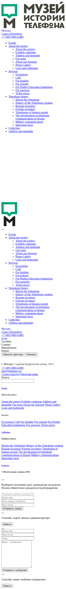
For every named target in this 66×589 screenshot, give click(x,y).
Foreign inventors (25, 109)
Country (6, 344)
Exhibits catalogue (25, 52)
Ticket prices (22, 93)
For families (22, 80)
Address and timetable (27, 55)
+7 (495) (12, 36)
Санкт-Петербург (11, 33)
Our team (20, 58)
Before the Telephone (27, 99)
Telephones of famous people (31, 112)
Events (12, 42)
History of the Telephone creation (34, 102)
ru (2, 338)
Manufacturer (8, 347)
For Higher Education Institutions (34, 87)
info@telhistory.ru (11, 371)
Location (6, 341)
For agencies (22, 90)
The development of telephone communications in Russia (32, 117)
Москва (6, 30)
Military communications (29, 121)
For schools (21, 83)
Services (13, 71)
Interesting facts (24, 124)
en (5, 338)
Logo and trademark (26, 68)
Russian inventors (25, 106)
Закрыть (7, 524)
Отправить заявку (12, 508)
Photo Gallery (23, 64)
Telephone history (18, 96)
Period (5, 350)
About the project (18, 46)
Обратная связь (29, 374)
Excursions (21, 74)
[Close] (2, 229)
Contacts (5, 465)
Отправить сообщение (15, 570)
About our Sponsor (26, 61)
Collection (14, 128)
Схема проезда (10, 374)
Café (18, 77)
